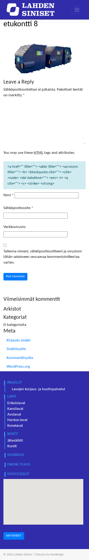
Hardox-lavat (17, 420)
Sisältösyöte (16, 349)
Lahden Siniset (23, 554)
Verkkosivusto (14, 227)
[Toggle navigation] (76, 10)
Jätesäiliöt (15, 440)
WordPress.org (18, 367)
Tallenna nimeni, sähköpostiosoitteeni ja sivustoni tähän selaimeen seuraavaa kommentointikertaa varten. (42, 257)
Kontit (12, 446)
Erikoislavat (16, 403)
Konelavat (15, 426)
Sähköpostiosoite (18, 208)
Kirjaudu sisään (19, 340)
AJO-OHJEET (13, 535)
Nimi (8, 195)
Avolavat (14, 414)
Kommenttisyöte (20, 358)
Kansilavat (15, 409)
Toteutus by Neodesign (49, 554)
